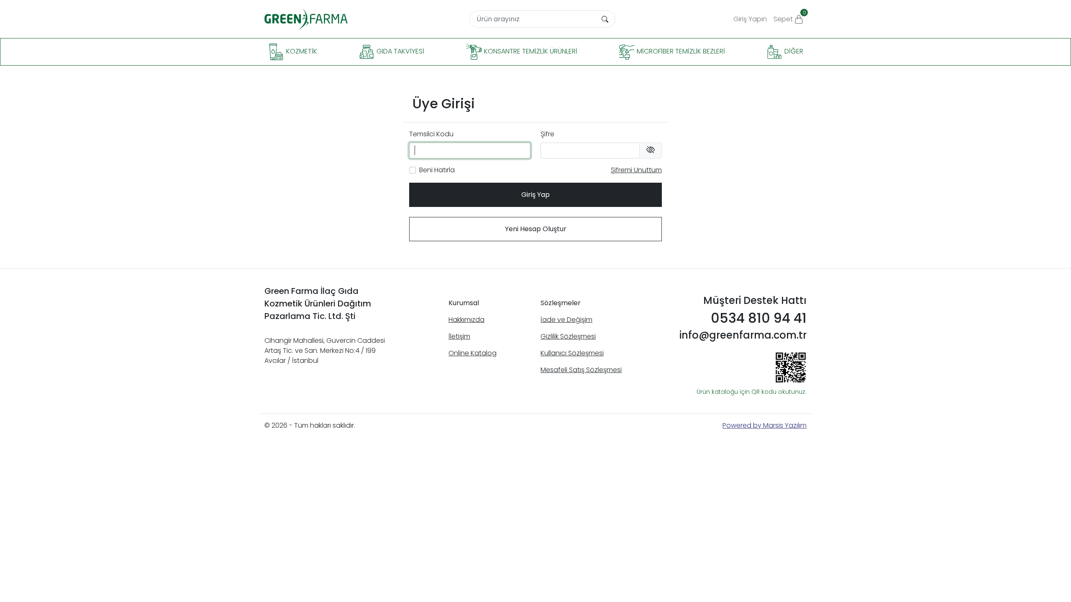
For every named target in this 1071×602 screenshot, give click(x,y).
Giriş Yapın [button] (750, 19)
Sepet (790, 16)
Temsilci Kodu (431, 134)
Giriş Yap (535, 194)
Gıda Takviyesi (399, 51)
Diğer (793, 51)
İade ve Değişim (566, 319)
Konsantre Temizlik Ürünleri (529, 51)
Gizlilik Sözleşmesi (568, 336)
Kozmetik (300, 51)
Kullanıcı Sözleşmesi (572, 353)
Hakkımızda (466, 319)
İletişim (459, 336)
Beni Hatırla (437, 170)
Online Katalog (472, 353)
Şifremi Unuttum (636, 170)
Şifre (547, 134)
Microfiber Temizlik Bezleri (680, 51)
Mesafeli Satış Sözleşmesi (581, 370)
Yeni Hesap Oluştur (535, 229)
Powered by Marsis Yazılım (765, 425)
